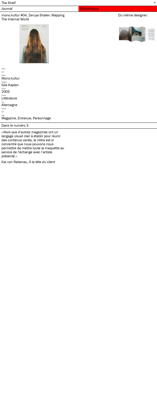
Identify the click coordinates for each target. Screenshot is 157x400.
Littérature (9, 98)
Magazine (8, 118)
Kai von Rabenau (14, 162)
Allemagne (9, 105)
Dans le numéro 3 (14, 125)
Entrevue (24, 118)
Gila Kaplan (10, 85)
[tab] (39, 9)
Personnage (42, 118)
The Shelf (8, 2)
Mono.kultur (10, 78)
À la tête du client (42, 162)
